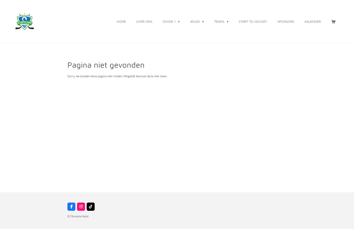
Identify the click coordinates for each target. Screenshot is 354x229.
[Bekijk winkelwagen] (333, 21)
